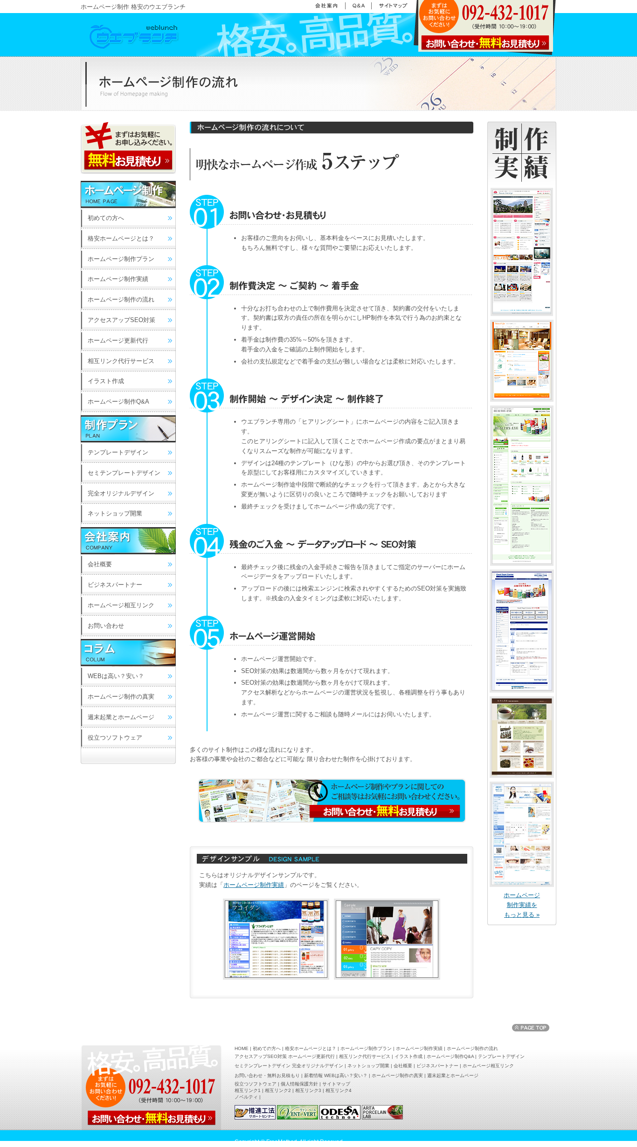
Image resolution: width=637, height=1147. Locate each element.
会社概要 (100, 564)
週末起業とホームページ (121, 717)
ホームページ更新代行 (118, 340)
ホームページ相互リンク (121, 605)
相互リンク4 (338, 1090)
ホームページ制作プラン (121, 258)
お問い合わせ (106, 625)
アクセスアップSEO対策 (121, 319)
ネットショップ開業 (115, 513)
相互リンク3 (308, 1090)
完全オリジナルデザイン (121, 493)
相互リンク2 (278, 1090)
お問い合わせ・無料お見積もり (267, 1075)
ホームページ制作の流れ (121, 299)
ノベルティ (246, 1096)
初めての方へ (106, 217)
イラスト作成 (106, 381)
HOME (242, 1048)
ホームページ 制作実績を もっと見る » (522, 905)
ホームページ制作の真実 (121, 696)
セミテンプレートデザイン (124, 472)
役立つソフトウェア (115, 737)
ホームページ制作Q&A (118, 401)
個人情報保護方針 (299, 1083)
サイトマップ (336, 1083)
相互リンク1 (248, 1090)
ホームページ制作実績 (253, 884)
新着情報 (313, 1075)
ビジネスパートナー (115, 584)
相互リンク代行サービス (121, 360)
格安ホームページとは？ (121, 238)
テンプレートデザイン (118, 452)
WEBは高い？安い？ (116, 676)
